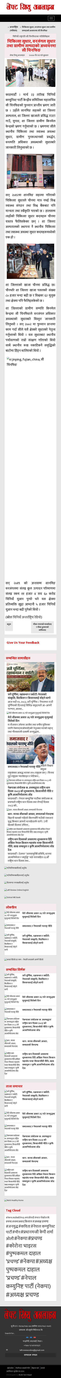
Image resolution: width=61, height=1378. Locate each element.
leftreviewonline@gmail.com (32, 1350)
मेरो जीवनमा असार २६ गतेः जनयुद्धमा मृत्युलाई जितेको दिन (30, 719)
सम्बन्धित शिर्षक (15, 969)
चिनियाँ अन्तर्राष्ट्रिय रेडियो (27, 617)
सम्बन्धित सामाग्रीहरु (18, 658)
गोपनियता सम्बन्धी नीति (22, 1368)
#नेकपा (21, 1239)
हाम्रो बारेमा (10, 1368)
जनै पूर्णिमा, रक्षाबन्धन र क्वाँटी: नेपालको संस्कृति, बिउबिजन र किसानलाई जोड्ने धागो (29, 696)
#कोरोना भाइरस (21, 1246)
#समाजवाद (18, 1221)
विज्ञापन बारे (35, 1368)
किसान (28, 1221)
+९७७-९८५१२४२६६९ (32, 1345)
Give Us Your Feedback (23, 642)
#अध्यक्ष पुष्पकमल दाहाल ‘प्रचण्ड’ (29, 1270)
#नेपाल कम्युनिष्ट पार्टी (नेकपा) (28, 1282)
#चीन (16, 1232)
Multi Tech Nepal (25, 1374)
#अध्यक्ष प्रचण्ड (40, 1221)
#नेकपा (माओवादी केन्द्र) (15, 1217)
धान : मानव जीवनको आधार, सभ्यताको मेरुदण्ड (31, 814)
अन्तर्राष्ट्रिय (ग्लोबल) (14, 28)
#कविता (24, 1226)
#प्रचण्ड (35, 1238)
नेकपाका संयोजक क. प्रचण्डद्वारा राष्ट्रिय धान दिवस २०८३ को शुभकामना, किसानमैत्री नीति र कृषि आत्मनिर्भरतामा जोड (30, 791)
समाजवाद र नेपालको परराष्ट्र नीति (24, 767)
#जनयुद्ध (12, 1226)
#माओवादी (29, 1217)
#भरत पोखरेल (41, 1217)
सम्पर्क (43, 1368)
